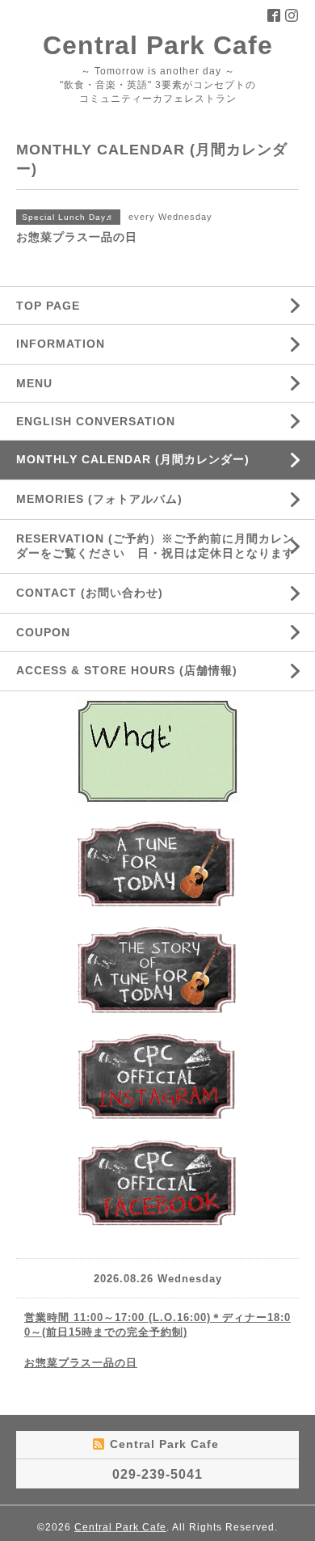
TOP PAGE (48, 305)
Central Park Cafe (158, 45)
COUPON (43, 632)
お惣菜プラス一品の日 (80, 1363)
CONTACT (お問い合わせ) (89, 592)
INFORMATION (99, 343)
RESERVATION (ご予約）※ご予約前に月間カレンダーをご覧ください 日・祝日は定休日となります (155, 545)
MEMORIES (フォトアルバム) (99, 498)
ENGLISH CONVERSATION (95, 421)
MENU (34, 383)
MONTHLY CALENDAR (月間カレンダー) (133, 459)
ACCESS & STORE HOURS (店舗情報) (126, 670)
